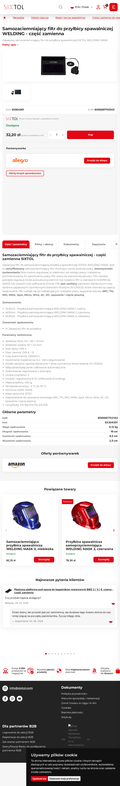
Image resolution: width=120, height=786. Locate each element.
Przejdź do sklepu (97, 160)
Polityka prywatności (74, 693)
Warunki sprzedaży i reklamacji (80, 698)
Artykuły (66, 717)
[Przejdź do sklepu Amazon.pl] (16, 465)
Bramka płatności (72, 712)
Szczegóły (44, 559)
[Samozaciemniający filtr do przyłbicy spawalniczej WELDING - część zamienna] (60, 65)
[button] (114, 530)
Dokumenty (71, 244)
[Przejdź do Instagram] (12, 698)
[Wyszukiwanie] (61, 7)
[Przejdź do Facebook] (5, 698)
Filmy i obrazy (44, 244)
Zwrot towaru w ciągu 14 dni (78, 703)
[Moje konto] (98, 7)
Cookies (66, 707)
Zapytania (98, 244)
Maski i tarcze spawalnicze (70, 17)
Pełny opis (9, 44)
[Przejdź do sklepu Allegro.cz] (20, 160)
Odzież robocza (39, 17)
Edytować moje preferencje (64, 778)
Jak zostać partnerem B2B (18, 741)
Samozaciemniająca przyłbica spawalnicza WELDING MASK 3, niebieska (29, 545)
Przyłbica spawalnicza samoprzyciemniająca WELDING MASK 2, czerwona (89, 545)
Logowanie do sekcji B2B (17, 732)
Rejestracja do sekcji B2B (17, 737)
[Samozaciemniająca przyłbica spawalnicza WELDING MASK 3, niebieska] (26, 515)
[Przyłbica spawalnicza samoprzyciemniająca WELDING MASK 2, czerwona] (86, 515)
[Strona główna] (4, 17)
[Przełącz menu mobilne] (113, 7)
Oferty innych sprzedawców (25, 173)
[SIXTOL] (14, 7)
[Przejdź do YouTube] (19, 698)
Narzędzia (18, 17)
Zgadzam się (39, 778)
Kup (90, 134)
